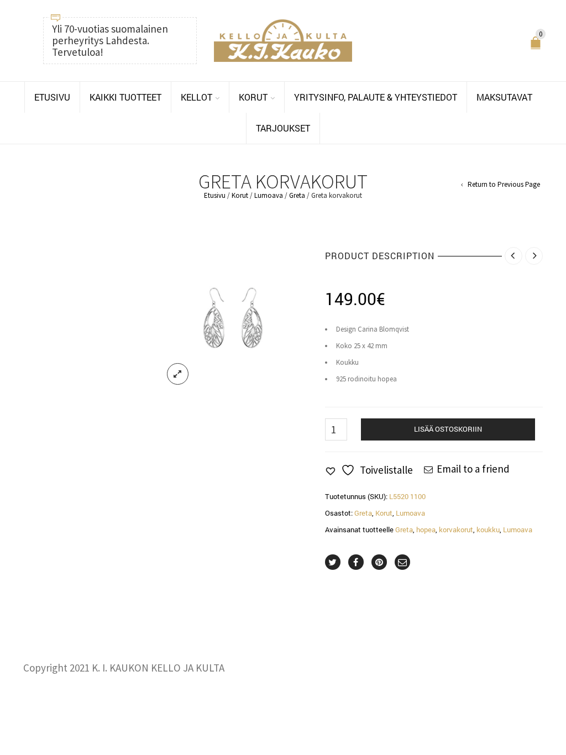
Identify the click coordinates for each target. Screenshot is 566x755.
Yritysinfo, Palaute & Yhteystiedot (375, 97)
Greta (297, 195)
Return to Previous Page (504, 184)
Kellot (196, 97)
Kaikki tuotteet (125, 97)
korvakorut (456, 529)
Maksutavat (504, 97)
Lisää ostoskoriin (448, 428)
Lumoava (268, 195)
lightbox (178, 374)
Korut (240, 195)
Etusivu (52, 97)
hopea (426, 529)
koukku (488, 529)
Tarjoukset (283, 128)
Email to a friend (473, 468)
